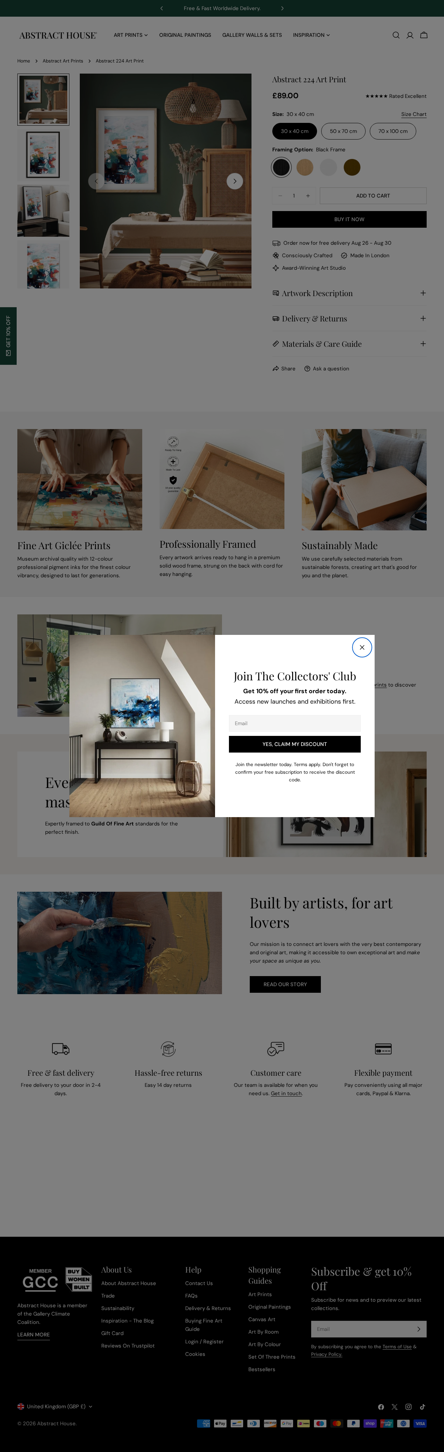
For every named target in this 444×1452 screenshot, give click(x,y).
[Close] (362, 647)
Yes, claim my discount (295, 744)
